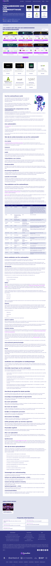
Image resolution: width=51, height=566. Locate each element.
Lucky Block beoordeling (41, 41)
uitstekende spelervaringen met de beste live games (12, 191)
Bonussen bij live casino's (29, 536)
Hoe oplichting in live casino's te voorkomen (12, 537)
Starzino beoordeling (10, 41)
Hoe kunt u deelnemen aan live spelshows (12, 540)
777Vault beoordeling (25, 54)
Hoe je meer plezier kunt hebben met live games (12, 536)
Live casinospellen (28, 1)
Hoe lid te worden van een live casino (12, 534)
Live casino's (22, 1)
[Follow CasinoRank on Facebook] (38, 550)
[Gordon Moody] (41, 558)
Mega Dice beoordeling (25, 41)
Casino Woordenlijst (29, 534)
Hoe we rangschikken (42, 537)
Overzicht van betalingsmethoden (29, 537)
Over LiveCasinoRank (42, 534)
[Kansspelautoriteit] (5, 558)
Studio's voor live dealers (36, 1)
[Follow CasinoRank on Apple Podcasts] (47, 550)
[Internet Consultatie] (13, 558)
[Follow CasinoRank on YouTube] (43, 550)
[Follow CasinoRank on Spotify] (45, 550)
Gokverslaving (29, 539)
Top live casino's (7, 194)
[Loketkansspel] (26, 558)
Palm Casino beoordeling (10, 54)
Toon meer (25, 57)
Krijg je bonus (10, 40)
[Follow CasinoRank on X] (41, 550)
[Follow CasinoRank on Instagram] (40, 550)
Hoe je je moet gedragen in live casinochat (12, 539)
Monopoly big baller (37, 337)
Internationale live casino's (29, 540)
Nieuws (47, 1)
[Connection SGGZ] (35, 558)
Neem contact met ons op (42, 539)
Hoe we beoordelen (42, 536)
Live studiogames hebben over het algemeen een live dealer (14, 142)
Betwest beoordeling (41, 54)
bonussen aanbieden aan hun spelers (21, 440)
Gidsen (43, 1)
